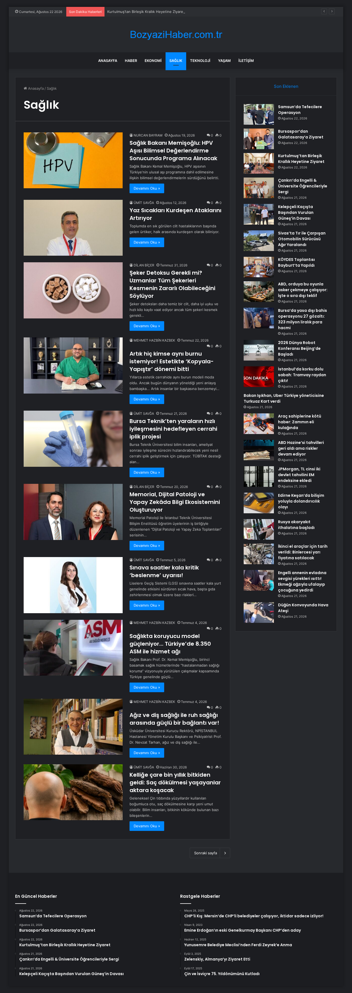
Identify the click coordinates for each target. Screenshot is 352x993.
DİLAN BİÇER (144, 265)
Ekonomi (153, 60)
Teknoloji (200, 60)
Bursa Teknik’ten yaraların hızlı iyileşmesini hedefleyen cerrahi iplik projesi (173, 428)
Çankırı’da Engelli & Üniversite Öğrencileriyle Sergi (302, 186)
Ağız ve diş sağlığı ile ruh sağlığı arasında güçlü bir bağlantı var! (174, 719)
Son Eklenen (286, 86)
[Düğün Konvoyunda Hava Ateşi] (259, 612)
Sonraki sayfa (205, 853)
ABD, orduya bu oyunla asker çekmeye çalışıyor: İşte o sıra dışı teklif (303, 289)
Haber (131, 60)
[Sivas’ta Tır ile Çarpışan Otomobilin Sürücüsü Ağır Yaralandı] (259, 240)
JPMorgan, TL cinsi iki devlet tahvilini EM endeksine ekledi (299, 474)
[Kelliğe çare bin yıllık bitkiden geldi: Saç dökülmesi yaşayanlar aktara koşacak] (73, 792)
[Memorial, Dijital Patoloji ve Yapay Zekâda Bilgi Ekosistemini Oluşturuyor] (73, 512)
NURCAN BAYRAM (148, 135)
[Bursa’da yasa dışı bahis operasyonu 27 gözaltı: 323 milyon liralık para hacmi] (259, 318)
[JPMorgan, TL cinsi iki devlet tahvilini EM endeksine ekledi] (259, 476)
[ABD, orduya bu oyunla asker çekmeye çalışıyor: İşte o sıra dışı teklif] (259, 291)
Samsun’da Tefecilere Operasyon (300, 109)
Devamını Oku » (147, 188)
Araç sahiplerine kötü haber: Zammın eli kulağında (299, 421)
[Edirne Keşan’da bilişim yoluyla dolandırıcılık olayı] (259, 503)
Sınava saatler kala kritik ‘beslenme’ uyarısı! (164, 571)
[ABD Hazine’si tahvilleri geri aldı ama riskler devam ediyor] (259, 450)
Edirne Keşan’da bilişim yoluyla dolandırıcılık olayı (301, 501)
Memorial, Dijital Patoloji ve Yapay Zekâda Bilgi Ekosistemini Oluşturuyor (175, 502)
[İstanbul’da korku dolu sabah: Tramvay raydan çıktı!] (259, 376)
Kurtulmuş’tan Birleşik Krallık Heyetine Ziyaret (146, 11)
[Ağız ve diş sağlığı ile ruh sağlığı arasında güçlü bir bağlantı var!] (73, 727)
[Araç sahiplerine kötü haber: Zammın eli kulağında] (259, 423)
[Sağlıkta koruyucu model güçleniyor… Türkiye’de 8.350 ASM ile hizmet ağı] (73, 648)
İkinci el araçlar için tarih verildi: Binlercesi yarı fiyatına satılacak (303, 552)
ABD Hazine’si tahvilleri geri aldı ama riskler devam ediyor (301, 448)
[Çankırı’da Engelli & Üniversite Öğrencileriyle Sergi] (259, 188)
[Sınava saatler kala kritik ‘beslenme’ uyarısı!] (73, 585)
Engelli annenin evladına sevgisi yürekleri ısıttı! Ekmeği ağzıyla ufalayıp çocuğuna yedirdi (302, 581)
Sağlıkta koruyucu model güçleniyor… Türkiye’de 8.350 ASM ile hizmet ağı (170, 643)
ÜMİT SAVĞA (144, 203)
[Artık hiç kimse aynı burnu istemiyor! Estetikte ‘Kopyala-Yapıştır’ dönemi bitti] (73, 365)
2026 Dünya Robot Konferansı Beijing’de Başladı (299, 348)
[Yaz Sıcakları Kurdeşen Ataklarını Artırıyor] (73, 228)
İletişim (246, 60)
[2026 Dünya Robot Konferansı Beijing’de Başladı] (259, 350)
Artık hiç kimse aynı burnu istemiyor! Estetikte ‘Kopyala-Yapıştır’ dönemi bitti (172, 361)
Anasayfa (107, 60)
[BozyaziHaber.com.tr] (176, 34)
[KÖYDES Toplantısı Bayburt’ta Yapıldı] (259, 267)
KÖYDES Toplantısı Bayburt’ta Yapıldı (296, 262)
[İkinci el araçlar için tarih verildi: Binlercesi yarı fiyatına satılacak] (259, 554)
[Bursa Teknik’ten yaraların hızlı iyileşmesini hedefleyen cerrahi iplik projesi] (73, 439)
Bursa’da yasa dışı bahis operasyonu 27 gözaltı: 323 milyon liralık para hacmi (302, 319)
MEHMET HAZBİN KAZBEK (154, 340)
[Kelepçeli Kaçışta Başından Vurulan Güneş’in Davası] (259, 214)
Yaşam (224, 60)
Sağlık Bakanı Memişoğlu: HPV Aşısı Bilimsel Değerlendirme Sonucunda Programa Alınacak (173, 150)
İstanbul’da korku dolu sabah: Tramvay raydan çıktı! (302, 374)
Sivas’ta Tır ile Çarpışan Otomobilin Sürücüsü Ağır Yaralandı (302, 238)
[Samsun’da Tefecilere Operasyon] (259, 114)
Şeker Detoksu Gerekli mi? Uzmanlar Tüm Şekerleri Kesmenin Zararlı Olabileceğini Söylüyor (172, 284)
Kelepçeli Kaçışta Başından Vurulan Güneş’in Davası (296, 212)
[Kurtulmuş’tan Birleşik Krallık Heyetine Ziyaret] (259, 163)
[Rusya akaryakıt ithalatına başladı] (259, 529)
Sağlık (175, 60)
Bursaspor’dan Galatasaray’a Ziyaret (300, 134)
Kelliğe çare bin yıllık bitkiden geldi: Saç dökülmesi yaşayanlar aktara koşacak (175, 782)
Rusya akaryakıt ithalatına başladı (296, 524)
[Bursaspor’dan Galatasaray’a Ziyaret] (259, 139)
